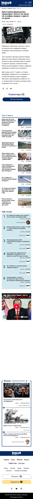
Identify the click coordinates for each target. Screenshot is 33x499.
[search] (26, 2)
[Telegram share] (10, 88)
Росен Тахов (27, 430)
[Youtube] (16, 489)
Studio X (20, 497)
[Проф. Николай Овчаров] (27, 442)
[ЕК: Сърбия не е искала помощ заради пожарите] (24, 179)
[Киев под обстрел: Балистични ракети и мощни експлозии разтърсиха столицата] (24, 122)
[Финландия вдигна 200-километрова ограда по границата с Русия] (24, 145)
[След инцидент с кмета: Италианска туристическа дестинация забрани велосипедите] (24, 168)
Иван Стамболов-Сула (24, 405)
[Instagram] (21, 489)
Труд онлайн (9, 21)
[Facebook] (12, 489)
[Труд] (16, 453)
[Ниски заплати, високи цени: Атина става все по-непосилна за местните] (24, 202)
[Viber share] (7, 88)
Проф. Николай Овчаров (18, 441)
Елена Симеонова (20, 222)
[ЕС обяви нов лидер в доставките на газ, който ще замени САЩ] (24, 190)
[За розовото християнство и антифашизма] (16, 390)
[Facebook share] (3, 88)
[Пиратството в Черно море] (16, 416)
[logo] (6, 3)
